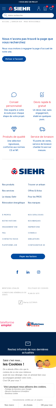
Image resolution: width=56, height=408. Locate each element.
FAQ (4, 233)
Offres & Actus (35, 190)
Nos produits (8, 184)
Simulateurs (33, 239)
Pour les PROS (35, 196)
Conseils (32, 233)
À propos (6, 215)
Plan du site (33, 293)
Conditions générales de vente (14, 294)
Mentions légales (10, 288)
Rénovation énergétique (13, 202)
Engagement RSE (10, 227)
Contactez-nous (10, 239)
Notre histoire (9, 221)
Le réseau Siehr (9, 196)
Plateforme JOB (9, 245)
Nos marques (34, 202)
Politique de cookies (38, 288)
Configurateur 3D (36, 245)
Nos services (8, 190)
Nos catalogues (35, 215)
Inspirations (34, 227)
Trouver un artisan (36, 184)
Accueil (5, 22)
